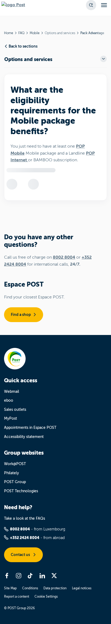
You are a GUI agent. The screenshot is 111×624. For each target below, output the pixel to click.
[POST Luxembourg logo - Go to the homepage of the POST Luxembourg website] (13, 5)
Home (8, 33)
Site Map (10, 588)
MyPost (10, 418)
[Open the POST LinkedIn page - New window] (42, 575)
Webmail (11, 392)
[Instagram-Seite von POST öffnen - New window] (18, 575)
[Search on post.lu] (91, 5)
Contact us (21, 554)
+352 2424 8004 (24, 538)
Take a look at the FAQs (24, 518)
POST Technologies (21, 491)
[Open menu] (104, 5)
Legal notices (81, 588)
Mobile (35, 33)
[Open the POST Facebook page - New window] (6, 575)
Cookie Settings (46, 596)
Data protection (55, 588)
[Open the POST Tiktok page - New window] (30, 575)
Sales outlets (15, 410)
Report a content (16, 596)
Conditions (30, 588)
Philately (11, 473)
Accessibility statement (24, 437)
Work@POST (15, 464)
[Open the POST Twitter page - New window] (54, 575)
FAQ (21, 33)
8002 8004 (64, 257)
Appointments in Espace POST (30, 428)
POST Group (15, 482)
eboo (8, 400)
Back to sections (23, 46)
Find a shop (21, 314)
